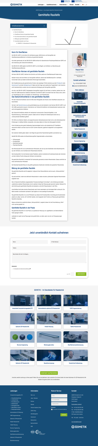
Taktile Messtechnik (79, 129)
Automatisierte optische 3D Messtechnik (79, 116)
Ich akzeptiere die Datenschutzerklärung (21, 268)
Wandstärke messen (16, 407)
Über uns (33, 395)
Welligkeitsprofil (28, 85)
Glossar (72, 4)
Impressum (33, 417)
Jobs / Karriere (34, 398)
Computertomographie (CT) (16, 395)
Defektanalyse (14, 403)
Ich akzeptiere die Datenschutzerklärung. (60, 409)
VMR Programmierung (75, 308)
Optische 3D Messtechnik (22, 326)
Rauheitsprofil (15, 85)
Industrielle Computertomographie (80, 102)
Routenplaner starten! (77, 404)
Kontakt (77, 4)
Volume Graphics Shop (36, 407)
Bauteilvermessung (80, 153)
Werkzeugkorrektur (49, 345)
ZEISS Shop (33, 410)
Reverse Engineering (79, 141)
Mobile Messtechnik (14, 421)
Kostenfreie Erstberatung (79, 165)
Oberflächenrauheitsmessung (17, 434)
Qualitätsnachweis (51, 4)
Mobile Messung (49, 326)
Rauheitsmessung (23, 105)
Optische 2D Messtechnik (16, 437)
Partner (32, 401)
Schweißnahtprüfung (16, 398)
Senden (64, 414)
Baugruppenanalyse (16, 409)
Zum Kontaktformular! (76, 421)
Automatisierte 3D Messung (16, 412)
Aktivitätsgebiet (34, 413)
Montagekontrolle (15, 405)
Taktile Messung (14, 424)
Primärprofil (60, 83)
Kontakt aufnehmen (49, 373)
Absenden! (81, 274)
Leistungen (41, 4)
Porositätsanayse (15, 401)
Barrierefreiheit (34, 423)
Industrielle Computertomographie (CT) (22, 308)
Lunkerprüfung (14, 400)
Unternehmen (63, 4)
